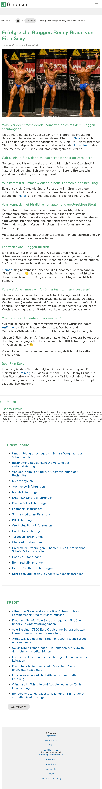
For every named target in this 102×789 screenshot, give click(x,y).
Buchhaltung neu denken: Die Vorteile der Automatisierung (40, 464)
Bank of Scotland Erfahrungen (32, 568)
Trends (22, 196)
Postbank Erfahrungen (27, 509)
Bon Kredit (51, 759)
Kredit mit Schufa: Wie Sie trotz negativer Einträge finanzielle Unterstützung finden (46, 622)
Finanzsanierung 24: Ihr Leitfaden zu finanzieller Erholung (45, 677)
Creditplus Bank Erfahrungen (32, 525)
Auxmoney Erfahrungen (28, 487)
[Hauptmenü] (96, 4)
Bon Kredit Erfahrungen (28, 563)
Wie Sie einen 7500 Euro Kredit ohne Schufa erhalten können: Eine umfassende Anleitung (48, 631)
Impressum (51, 736)
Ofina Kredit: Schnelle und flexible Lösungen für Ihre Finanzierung (48, 686)
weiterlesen (19, 707)
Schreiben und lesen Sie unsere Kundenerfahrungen (48, 574)
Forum (51, 774)
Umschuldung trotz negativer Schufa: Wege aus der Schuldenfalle (47, 455)
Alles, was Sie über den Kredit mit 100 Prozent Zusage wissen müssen (49, 640)
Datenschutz (51, 740)
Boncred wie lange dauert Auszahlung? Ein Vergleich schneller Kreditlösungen (48, 695)
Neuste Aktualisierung (51, 778)
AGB (51, 745)
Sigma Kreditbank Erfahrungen (33, 514)
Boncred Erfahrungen (26, 557)
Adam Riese (51, 764)
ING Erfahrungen (23, 520)
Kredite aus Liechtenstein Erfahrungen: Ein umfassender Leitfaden (50, 659)
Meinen (7, 270)
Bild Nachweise (51, 750)
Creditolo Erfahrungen (27, 531)
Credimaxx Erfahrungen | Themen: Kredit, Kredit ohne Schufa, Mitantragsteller (48, 549)
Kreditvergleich (22, 481)
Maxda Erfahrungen (25, 492)
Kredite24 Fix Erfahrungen (30, 503)
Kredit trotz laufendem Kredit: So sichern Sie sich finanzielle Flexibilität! (45, 668)
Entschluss (81, 145)
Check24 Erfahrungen (27, 542)
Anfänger (8, 327)
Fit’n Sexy (74, 138)
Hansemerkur (51, 769)
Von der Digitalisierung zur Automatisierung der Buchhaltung (45, 473)
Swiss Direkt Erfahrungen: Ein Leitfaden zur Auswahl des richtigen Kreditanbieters (48, 649)
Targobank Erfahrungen (28, 537)
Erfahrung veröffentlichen (51, 755)
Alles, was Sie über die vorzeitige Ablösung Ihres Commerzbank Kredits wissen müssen (45, 613)
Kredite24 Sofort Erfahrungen (32, 498)
